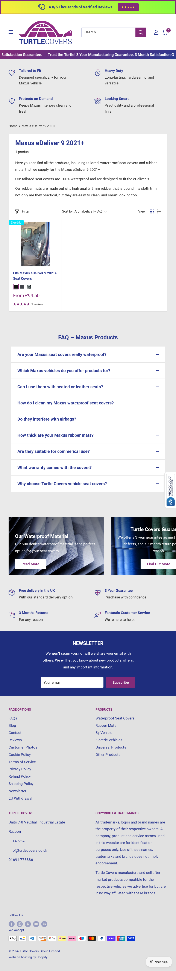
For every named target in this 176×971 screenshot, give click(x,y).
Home (13, 126)
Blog (12, 725)
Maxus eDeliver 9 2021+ (39, 126)
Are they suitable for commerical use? (53, 451)
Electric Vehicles (109, 740)
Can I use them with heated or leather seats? (60, 386)
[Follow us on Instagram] (20, 924)
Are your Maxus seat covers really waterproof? (61, 354)
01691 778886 (21, 860)
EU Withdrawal (20, 798)
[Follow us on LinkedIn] (44, 924)
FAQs (13, 718)
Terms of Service (22, 762)
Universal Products (111, 747)
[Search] (140, 32)
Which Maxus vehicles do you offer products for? (63, 370)
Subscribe (120, 682)
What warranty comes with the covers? (54, 467)
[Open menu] (11, 32)
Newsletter (17, 791)
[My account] (156, 32)
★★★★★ (128, 7)
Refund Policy (20, 776)
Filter (25, 211)
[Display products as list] (159, 211)
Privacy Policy (20, 769)
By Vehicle (104, 732)
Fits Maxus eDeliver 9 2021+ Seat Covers (35, 276)
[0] (165, 32)
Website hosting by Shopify (28, 957)
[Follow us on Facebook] (12, 924)
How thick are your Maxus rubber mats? (55, 435)
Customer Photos (23, 747)
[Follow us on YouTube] (36, 924)
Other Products (108, 754)
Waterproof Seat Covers (115, 718)
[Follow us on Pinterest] (28, 924)
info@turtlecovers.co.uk (28, 850)
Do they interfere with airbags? (46, 419)
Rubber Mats (106, 725)
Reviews (15, 740)
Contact (15, 732)
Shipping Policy (21, 783)
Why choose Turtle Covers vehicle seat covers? (62, 483)
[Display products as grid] (152, 211)
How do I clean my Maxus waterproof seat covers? (65, 402)
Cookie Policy (20, 754)
